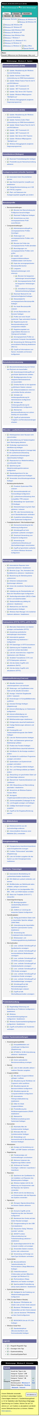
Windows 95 (31, 19)
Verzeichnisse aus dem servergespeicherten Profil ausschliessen (20, 220)
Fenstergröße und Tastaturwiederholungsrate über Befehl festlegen (19, 732)
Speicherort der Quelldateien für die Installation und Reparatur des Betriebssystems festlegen (23, 1178)
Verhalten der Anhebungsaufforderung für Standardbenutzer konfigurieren (21, 405)
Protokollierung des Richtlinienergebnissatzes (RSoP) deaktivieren (22, 1111)
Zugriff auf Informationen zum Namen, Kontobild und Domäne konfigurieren (22, 352)
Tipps (6, 13)
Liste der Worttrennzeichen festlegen (22, 737)
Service (7, 16)
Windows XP (17, 32)
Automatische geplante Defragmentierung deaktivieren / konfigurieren (17, 639)
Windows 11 (17, 46)
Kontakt (27, 13)
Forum (16, 13)
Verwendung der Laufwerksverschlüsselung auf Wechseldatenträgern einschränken (23, 543)
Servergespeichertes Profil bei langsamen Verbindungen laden (25, 283)
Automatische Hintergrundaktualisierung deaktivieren (19, 1098)
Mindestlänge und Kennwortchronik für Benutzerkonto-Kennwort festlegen (23, 1139)
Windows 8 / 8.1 (20, 40)
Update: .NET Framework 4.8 (19, 89)
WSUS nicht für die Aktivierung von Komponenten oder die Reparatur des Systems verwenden (23, 1195)
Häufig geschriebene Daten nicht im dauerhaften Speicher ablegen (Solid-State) (23, 920)
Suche (17, 16)
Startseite (13, 19)
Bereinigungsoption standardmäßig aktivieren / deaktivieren (20, 905)
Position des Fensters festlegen (20, 745)
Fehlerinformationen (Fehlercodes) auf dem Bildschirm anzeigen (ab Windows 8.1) (22, 1274)
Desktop (27, 1385)
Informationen (6, 1411)
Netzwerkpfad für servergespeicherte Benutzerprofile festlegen (22, 301)
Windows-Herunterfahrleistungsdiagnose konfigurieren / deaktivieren (17, 1016)
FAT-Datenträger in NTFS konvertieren (22, 644)
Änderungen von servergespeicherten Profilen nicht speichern (22, 238)
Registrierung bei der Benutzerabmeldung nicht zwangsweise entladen (19, 324)
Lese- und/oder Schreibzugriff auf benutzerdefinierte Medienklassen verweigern (23, 953)
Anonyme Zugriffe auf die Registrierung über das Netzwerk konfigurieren (22, 1213)
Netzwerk (15, 1387)
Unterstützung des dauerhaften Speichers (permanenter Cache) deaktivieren (22, 927)
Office (30, 46)
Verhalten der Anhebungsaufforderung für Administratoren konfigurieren (21, 397)
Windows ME (17, 25)
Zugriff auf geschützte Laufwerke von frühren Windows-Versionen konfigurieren (23, 550)
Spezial (31, 48)
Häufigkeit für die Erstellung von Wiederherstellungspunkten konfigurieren (23, 1294)
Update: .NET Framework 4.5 (19, 86)
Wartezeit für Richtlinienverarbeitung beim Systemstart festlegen (20, 1119)
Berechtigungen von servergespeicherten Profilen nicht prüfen (22, 251)
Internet (22, 1387)
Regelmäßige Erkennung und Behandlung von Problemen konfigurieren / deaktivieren (21, 1009)
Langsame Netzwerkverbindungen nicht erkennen (20, 271)
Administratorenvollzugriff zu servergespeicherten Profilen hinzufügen (21, 230)
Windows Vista (19, 35)
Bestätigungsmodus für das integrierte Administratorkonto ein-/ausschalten (21, 379)
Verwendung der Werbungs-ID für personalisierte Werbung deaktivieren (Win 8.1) (23, 344)
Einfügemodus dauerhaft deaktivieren (22, 722)
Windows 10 (17, 43)
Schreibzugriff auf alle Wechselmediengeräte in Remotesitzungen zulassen (20, 986)
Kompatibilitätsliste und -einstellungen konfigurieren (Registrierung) (20, 1047)
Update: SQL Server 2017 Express (21, 91)
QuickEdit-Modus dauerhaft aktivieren (22, 748)
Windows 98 (31, 22)
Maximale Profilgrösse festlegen (24, 215)
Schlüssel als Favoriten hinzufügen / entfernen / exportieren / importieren (23, 1167)
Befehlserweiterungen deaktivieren (21, 719)
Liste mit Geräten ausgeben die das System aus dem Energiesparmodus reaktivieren (20, 859)
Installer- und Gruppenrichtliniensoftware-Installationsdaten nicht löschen (21, 258)
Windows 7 (16, 38)
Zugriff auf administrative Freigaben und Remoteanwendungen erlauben (23, 420)
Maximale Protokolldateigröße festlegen (23, 159)
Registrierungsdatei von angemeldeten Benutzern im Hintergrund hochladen (20, 332)
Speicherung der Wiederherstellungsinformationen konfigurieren (18, 468)
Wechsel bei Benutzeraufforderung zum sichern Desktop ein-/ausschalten (22, 412)
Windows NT (17, 27)
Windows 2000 (20, 30)
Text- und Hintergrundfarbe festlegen (22, 767)
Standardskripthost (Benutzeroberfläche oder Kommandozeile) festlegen (20, 1331)
